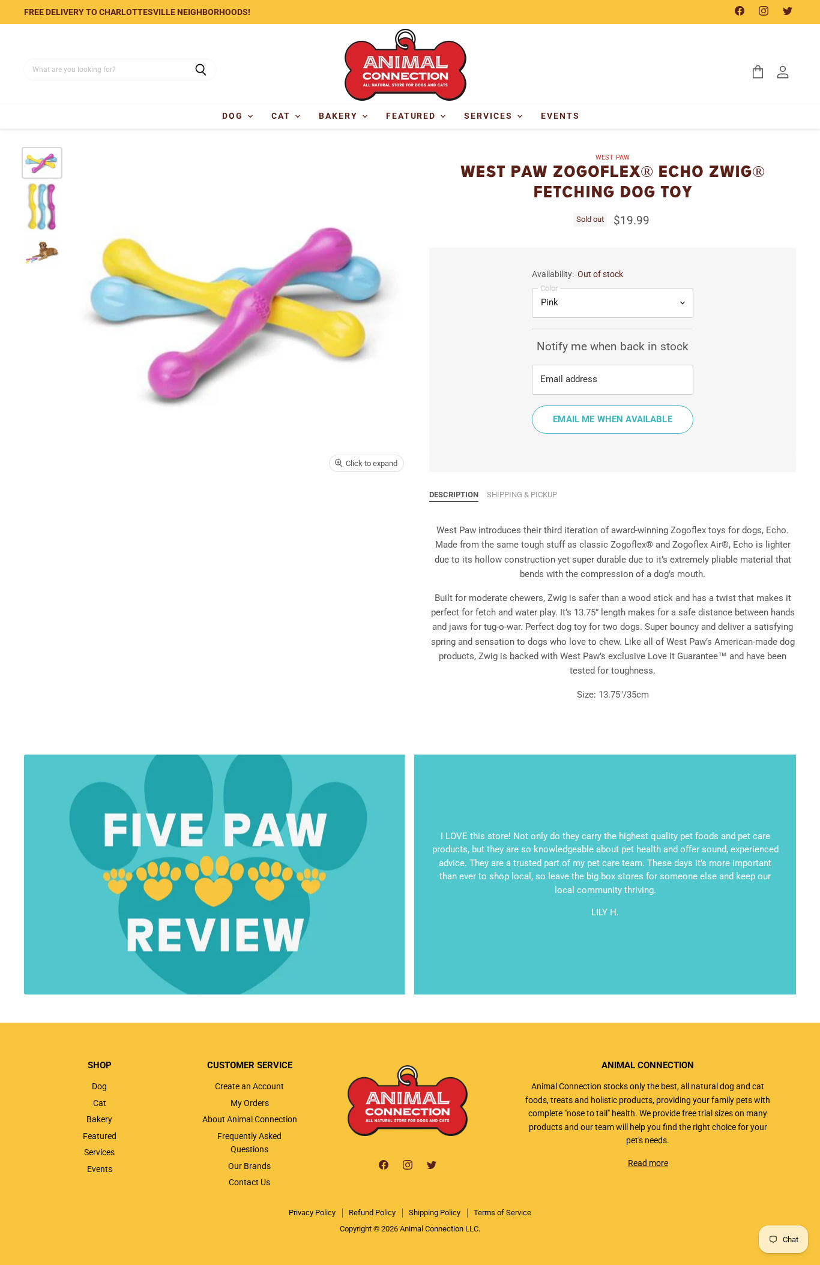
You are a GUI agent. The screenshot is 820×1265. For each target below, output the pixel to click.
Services (490, 116)
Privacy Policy (312, 1212)
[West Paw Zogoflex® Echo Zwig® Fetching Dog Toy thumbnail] (42, 163)
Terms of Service (502, 1212)
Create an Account (249, 1086)
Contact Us (249, 1182)
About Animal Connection (249, 1119)
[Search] (201, 69)
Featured (412, 116)
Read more (648, 1163)
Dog (234, 116)
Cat (282, 116)
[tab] (453, 495)
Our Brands (249, 1166)
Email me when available (612, 419)
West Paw (612, 157)
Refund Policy (372, 1212)
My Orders (250, 1103)
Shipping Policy (434, 1212)
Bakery (340, 116)
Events (560, 116)
